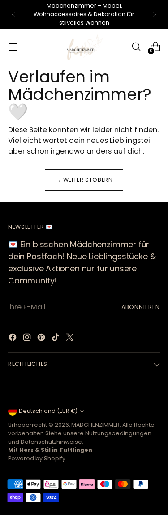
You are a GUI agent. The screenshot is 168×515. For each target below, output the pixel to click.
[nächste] (154, 14)
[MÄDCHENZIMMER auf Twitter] (70, 339)
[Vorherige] (13, 14)
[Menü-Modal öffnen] (13, 47)
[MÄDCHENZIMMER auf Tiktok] (56, 339)
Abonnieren (140, 307)
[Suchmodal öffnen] (136, 47)
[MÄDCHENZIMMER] (84, 46)
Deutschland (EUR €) (48, 411)
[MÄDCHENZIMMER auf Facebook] (13, 339)
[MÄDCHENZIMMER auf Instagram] (27, 339)
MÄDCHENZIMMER (95, 425)
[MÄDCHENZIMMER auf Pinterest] (42, 339)
